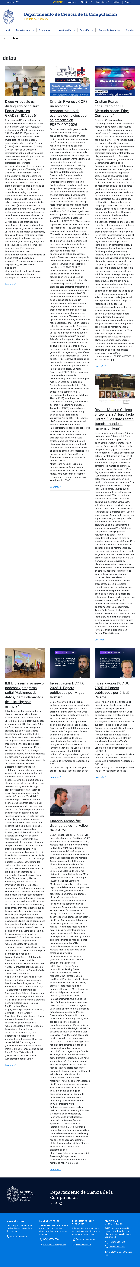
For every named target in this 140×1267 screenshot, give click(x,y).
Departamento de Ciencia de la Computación (70, 14)
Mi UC (116, 2)
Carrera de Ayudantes (109, 30)
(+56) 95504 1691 (117, 1242)
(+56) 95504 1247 (117, 1246)
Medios (72, 2)
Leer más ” (10, 284)
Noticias (130, 30)
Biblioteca (86, 2)
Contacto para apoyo (85, 1239)
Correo (129, 2)
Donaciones (102, 2)
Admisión (57, 2)
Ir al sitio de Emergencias (54, 1245)
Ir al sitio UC (12, 2)
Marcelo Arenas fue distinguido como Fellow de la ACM (69, 825)
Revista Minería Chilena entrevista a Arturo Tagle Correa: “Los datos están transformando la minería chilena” (114, 419)
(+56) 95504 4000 (18, 1236)
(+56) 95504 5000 (51, 1239)
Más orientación (83, 1245)
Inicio (8, 30)
